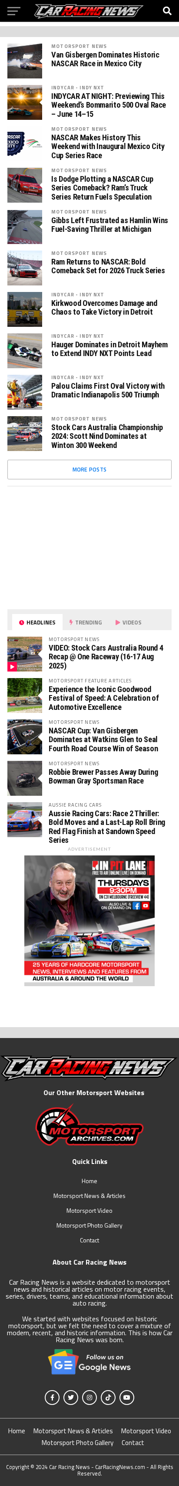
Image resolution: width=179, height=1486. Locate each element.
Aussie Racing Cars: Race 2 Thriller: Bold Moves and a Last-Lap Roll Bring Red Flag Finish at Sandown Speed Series (107, 827)
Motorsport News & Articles (89, 1195)
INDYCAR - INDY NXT (77, 87)
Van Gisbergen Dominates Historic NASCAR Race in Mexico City (105, 59)
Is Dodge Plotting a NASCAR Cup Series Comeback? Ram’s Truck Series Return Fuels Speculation (102, 188)
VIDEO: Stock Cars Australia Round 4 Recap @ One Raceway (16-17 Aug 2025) (106, 656)
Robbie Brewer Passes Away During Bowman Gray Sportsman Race (103, 776)
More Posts (90, 469)
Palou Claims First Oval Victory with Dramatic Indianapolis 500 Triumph (108, 390)
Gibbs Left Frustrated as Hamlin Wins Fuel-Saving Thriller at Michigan (109, 225)
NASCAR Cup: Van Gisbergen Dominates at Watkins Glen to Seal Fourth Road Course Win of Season (103, 739)
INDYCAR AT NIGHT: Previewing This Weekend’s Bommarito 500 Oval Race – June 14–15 (108, 105)
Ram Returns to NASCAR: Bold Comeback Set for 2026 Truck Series (108, 266)
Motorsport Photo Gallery (89, 1225)
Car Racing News (69, 1466)
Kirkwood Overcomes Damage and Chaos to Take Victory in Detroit (104, 307)
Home (89, 1180)
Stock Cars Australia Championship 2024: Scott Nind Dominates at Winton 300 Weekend (107, 436)
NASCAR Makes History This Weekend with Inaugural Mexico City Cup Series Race (108, 146)
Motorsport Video (89, 1210)
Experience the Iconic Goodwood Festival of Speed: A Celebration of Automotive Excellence (104, 698)
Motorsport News (79, 46)
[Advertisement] (72, 547)
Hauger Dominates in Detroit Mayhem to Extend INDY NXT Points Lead (109, 349)
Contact (89, 1240)
